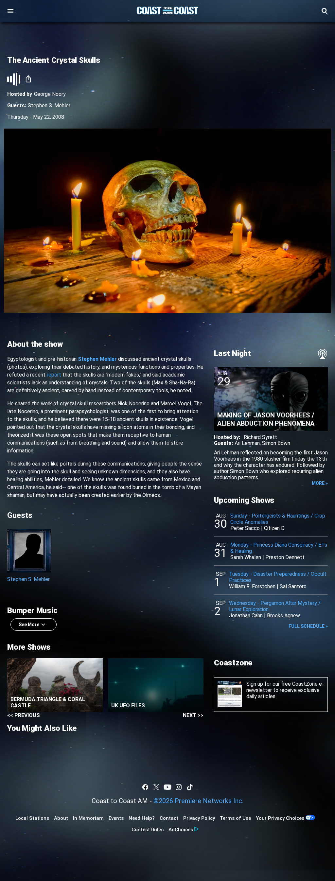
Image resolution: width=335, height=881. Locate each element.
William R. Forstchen (252, 586)
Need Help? (142, 818)
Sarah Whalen (245, 557)
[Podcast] (322, 354)
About (61, 818)
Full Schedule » (308, 626)
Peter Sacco (245, 528)
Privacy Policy (199, 818)
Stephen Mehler (97, 359)
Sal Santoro (293, 586)
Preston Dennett (285, 557)
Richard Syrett (260, 437)
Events (116, 818)
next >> (193, 715)
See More (29, 624)
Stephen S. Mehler (49, 105)
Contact (169, 818)
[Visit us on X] (156, 787)
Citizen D (274, 528)
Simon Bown (276, 443)
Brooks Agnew (283, 615)
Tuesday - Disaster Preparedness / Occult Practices (277, 577)
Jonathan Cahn (246, 615)
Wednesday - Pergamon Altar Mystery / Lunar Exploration (275, 606)
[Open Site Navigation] (10, 11)
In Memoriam (88, 818)
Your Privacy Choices (280, 818)
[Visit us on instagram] (179, 787)
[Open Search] (324, 11)
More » (320, 483)
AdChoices (180, 830)
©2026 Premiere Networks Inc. (198, 801)
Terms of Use (235, 818)
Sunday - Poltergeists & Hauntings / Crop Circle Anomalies (277, 519)
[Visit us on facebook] (145, 787)
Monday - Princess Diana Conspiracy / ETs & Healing (278, 548)
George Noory (50, 94)
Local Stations (32, 818)
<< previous (23, 715)
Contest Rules (148, 830)
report (54, 375)
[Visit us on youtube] (167, 787)
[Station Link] (167, 11)
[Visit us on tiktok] (190, 787)
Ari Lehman (247, 443)
